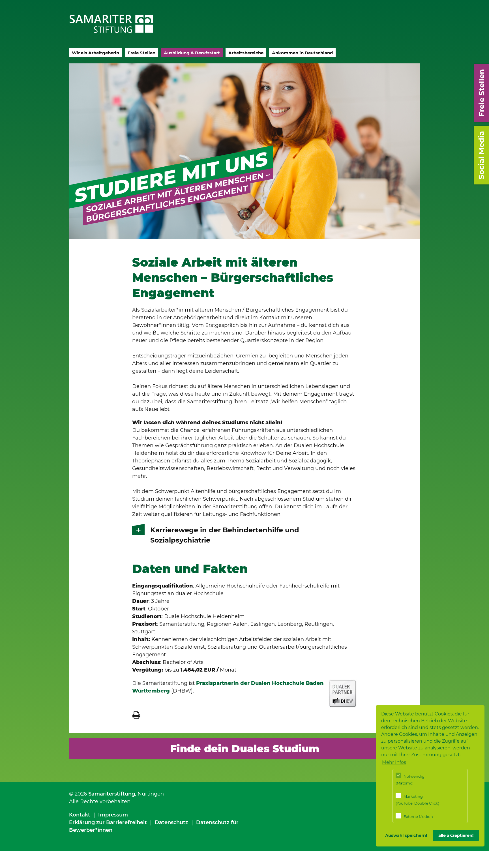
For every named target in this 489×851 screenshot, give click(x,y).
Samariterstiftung (111, 794)
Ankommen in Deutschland (302, 52)
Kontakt (79, 815)
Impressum (113, 815)
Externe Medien (418, 816)
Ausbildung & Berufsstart (192, 52)
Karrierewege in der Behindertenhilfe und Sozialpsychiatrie (224, 535)
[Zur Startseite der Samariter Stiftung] (111, 24)
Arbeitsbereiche (245, 52)
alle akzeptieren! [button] (455, 835)
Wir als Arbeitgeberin (95, 52)
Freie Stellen (141, 52)
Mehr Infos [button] (394, 762)
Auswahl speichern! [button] (406, 835)
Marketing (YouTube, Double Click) (417, 799)
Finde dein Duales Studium (244, 748)
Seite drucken (136, 715)
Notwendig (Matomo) (410, 779)
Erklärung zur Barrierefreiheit (108, 822)
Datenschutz (171, 822)
